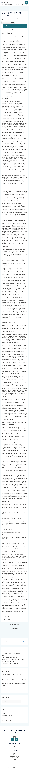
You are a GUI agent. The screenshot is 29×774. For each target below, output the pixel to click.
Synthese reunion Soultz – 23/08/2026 (11, 674)
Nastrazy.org (14, 754)
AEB (14, 746)
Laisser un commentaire (8, 18)
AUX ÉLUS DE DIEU (13, 663)
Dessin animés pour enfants (14, 760)
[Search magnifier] (26, 642)
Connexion (4, 713)
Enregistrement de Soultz (14, 756)
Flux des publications (7, 715)
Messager (20, 18)
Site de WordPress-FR (7, 720)
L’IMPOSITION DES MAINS (18, 659)
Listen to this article (9, 22)
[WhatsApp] (16, 739)
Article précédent (14, 624)
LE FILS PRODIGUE (13, 661)
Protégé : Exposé (6, 677)
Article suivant (14, 628)
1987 (16, 18)
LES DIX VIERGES (14, 657)
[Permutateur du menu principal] (26, 2)
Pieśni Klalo (14, 753)
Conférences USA (14, 757)
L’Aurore (14, 759)
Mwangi (4, 663)
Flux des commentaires (8, 718)
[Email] (12, 739)
